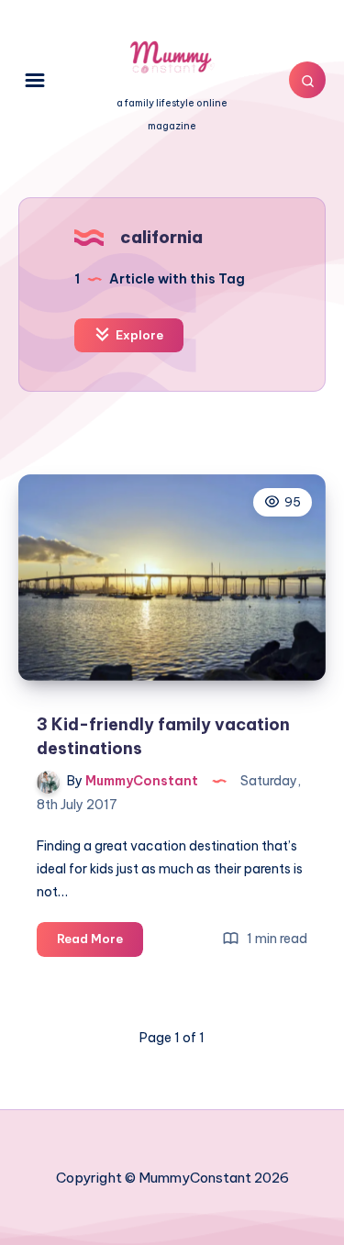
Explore (138, 335)
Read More (100, 943)
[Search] (307, 79)
